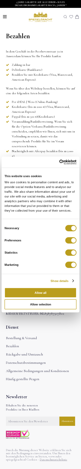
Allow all (40, 292)
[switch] (70, 240)
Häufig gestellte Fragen (22, 379)
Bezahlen (12, 346)
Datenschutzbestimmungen (26, 362)
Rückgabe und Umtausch (24, 354)
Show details (59, 280)
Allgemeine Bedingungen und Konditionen (37, 371)
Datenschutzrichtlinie (53, 460)
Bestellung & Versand (21, 338)
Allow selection (40, 304)
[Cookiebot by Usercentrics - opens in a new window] (59, 162)
